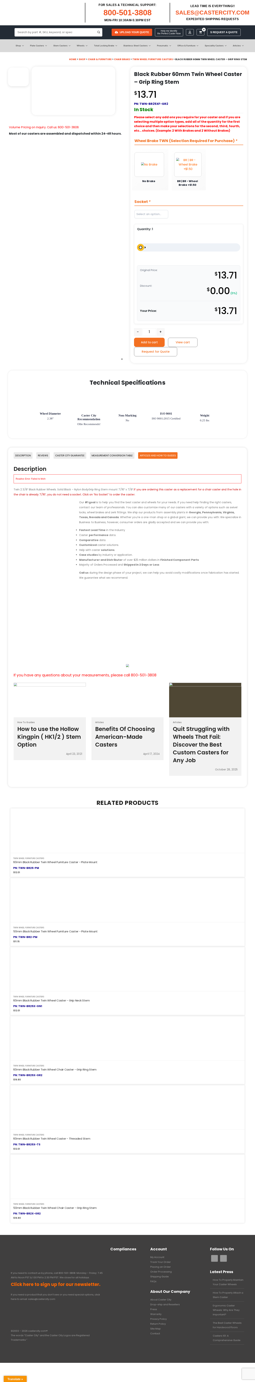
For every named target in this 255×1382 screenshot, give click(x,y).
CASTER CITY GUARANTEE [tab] (70, 455)
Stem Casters (60, 45)
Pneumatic (162, 45)
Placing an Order (160, 1267)
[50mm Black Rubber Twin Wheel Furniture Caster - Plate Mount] (127, 899)
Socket (142, 201)
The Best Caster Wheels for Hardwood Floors (227, 1325)
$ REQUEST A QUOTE (223, 32)
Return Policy (158, 1324)
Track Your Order (160, 1262)
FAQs (153, 1281)
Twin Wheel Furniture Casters (152, 59)
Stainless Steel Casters (135, 45)
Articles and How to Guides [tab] (158, 455)
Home (72, 59)
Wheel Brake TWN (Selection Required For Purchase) (185, 141)
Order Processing (161, 1271)
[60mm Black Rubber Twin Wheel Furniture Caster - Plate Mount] (127, 830)
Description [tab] (23, 455)
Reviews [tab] (43, 455)
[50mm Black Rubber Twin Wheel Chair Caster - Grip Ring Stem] (127, 1176)
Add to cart (149, 342)
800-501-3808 (127, 12)
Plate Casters (37, 45)
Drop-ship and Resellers (165, 1304)
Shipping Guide (159, 1276)
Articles (237, 45)
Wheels (81, 45)
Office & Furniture (186, 45)
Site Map (155, 1328)
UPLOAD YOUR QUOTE (134, 32)
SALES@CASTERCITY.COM (212, 12)
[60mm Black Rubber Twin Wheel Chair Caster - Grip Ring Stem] (127, 1038)
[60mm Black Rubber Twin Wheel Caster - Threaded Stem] (127, 1107)
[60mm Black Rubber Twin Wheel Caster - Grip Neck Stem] (127, 968)
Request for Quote (156, 351)
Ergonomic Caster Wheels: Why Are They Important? (226, 1310)
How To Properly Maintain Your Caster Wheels (228, 1282)
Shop (18, 45)
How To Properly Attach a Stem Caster (228, 1295)
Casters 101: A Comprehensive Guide (226, 1338)
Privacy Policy (158, 1319)
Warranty (155, 1314)
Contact (155, 1333)
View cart (183, 342)
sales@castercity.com (41, 1299)
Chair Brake (122, 59)
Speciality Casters (214, 45)
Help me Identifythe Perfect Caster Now (169, 32)
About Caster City (160, 1299)
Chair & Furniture (100, 59)
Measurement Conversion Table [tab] (112, 455)
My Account (157, 1257)
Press (153, 1309)
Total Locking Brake (104, 45)
